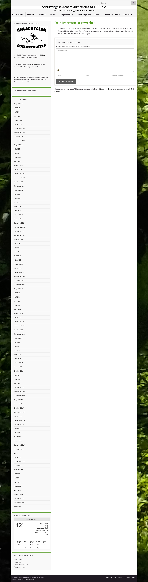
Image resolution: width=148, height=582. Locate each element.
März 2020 (17, 383)
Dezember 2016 (19, 420)
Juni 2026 (17, 112)
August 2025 (18, 145)
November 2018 (19, 391)
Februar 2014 (18, 494)
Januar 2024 (18, 219)
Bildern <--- (44, 55)
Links (134, 577)
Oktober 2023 (19, 231)
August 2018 (18, 400)
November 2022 (19, 276)
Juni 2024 (17, 198)
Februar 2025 (18, 165)
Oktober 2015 (19, 449)
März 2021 (17, 359)
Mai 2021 (17, 350)
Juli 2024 (17, 194)
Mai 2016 (17, 433)
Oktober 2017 (19, 408)
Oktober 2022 (19, 280)
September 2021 (19, 334)
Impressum (118, 577)
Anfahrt (127, 577)
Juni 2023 (17, 248)
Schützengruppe (84, 15)
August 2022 (18, 289)
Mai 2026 (17, 116)
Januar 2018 (18, 404)
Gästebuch (128, 15)
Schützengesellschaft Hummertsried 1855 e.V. (74, 7)
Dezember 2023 (19, 223)
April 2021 (17, 354)
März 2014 (17, 490)
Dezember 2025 (19, 128)
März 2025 (17, 161)
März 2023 (17, 260)
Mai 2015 (17, 453)
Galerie (97, 15)
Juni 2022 (17, 297)
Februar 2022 (18, 313)
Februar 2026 (18, 120)
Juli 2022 (17, 293)
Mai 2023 (17, 252)
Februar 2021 (18, 363)
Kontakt (109, 577)
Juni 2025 (17, 153)
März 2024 (17, 211)
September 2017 (19, 412)
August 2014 (18, 470)
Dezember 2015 (19, 445)
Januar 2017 (18, 416)
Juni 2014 (17, 478)
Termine (53, 15)
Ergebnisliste (34, 64)
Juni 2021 (17, 346)
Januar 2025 (18, 169)
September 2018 (19, 396)
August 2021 (18, 338)
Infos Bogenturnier (112, 15)
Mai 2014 (17, 482)
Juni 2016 (17, 428)
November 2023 (19, 227)
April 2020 (17, 379)
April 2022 (17, 305)
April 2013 (17, 507)
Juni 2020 (17, 375)
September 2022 (19, 285)
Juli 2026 (17, 108)
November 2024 (19, 178)
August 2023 (18, 239)
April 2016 (17, 437)
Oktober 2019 (19, 387)
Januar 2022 (18, 317)
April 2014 (17, 486)
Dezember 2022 (19, 272)
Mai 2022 (17, 301)
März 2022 (17, 309)
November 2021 (19, 326)
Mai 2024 (17, 202)
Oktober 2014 (19, 465)
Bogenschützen (67, 15)
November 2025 (19, 132)
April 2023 (17, 256)
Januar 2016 (18, 441)
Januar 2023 (18, 268)
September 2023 (19, 235)
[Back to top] (143, 577)
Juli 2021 (17, 342)
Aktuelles (42, 15)
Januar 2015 (18, 457)
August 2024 (18, 190)
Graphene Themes (29, 579)
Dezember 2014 (19, 461)
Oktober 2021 (19, 330)
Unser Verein (17, 15)
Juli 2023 (17, 243)
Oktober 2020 (19, 371)
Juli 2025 (17, 149)
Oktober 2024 (19, 182)
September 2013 (19, 502)
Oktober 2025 (19, 137)
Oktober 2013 (19, 498)
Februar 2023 (18, 264)
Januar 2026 (18, 124)
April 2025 (17, 157)
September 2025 (19, 141)
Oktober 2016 (19, 424)
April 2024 (17, 206)
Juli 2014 (17, 474)
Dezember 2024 (19, 174)
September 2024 (19, 186)
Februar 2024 (18, 215)
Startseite (31, 15)
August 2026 (18, 104)
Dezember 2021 (19, 322)
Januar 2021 (18, 367)
